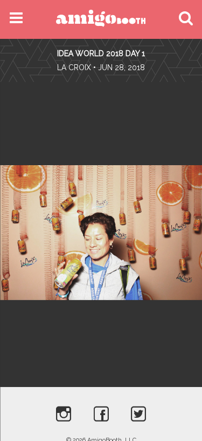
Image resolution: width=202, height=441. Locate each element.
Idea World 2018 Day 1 (101, 53)
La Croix (74, 67)
